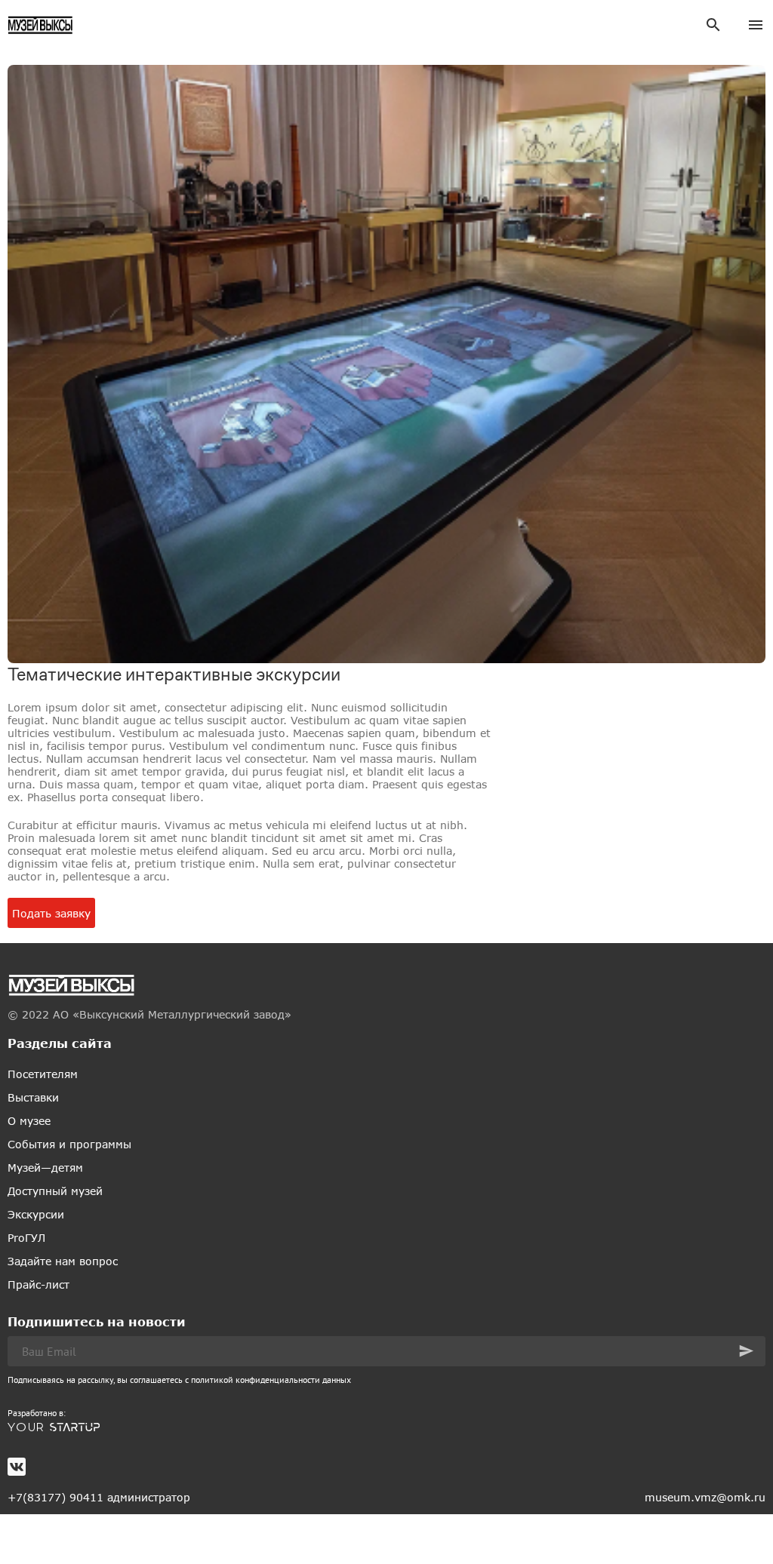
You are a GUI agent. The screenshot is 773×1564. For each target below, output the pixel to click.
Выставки (33, 1097)
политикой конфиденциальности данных (271, 1379)
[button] (746, 1351)
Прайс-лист (38, 1284)
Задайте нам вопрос (63, 1261)
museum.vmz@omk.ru (705, 1497)
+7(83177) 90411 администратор (99, 1497)
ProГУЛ (26, 1237)
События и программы (69, 1144)
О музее (29, 1120)
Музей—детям (45, 1167)
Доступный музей (55, 1191)
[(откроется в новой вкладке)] (386, 1427)
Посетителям (43, 1074)
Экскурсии (36, 1214)
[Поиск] (713, 25)
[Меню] (755, 25)
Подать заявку (51, 913)
